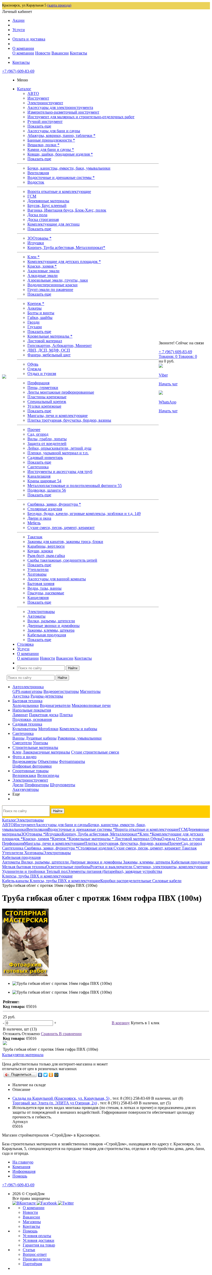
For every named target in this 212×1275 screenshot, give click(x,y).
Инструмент (38, 98)
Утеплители (38, 569)
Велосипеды (48, 775)
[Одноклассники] (51, 1074)
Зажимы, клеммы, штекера (50, 630)
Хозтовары (37, 574)
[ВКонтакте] (40, 1074)
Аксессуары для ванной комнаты (56, 579)
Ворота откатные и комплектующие (59, 191)
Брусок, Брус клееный (46, 205)
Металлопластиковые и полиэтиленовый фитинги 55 (74, 485)
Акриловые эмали (43, 271)
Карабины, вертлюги (46, 546)
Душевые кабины (41, 738)
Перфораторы (37, 785)
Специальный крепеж (46, 401)
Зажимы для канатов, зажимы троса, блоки (65, 541)
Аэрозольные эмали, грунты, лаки (57, 280)
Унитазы (40, 743)
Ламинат (20, 715)
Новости (42, 53)
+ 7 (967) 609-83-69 (175, 352)
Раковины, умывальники (80, 738)
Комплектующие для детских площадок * (64, 261)
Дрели (18, 785)
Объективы (48, 761)
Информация (23, 1171)
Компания (21, 1167)
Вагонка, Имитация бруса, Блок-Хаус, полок (66, 210)
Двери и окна (39, 518)
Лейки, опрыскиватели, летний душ (59, 448)
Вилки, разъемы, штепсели (51, 621)
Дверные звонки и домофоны (53, 625)
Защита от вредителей (46, 443)
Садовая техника (27, 724)
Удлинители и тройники (24, 871)
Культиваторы (24, 729)
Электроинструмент (45, 103)
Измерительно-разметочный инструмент (63, 112)
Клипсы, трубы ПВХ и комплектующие (65, 881)
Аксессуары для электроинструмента (60, 107)
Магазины (32, 1222)
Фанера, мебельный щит (49, 355)
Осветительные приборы (68, 867)
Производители (36, 1259)
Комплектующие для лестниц (53, 224)
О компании (23, 48)
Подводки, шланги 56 (46, 490)
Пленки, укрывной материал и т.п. (58, 453)
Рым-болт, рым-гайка (46, 555)
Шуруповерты (62, 785)
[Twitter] (45, 1074)
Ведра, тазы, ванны (44, 588)
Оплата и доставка (28, 39)
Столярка (25, 644)
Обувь (32, 364)
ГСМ (31, 196)
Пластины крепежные (46, 397)
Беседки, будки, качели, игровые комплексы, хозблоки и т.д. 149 (84, 513)
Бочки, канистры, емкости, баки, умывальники (68, 168)
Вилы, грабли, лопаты (47, 439)
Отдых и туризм (41, 373)
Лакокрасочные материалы (46, 752)
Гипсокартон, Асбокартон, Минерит (59, 345)
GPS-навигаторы (27, 691)
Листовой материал (44, 341)
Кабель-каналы (16, 881)
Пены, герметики (42, 387)
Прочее (33, 429)
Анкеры (34, 308)
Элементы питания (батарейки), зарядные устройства (114, 871)
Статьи (29, 1250)
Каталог (24, 89)
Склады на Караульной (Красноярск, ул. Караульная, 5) (60, 1098)
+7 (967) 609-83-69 (18, 71)
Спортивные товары (30, 771)
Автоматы (36, 616)
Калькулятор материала (22, 1055)
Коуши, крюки (40, 551)
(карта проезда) (59, 5)
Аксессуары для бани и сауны (53, 131)
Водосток (35, 182)
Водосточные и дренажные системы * (61, 177)
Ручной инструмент (45, 121)
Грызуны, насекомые (45, 593)
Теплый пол (56, 871)
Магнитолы (90, 691)
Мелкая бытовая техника (24, 867)
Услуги (18, 29)
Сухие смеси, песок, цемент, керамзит (61, 527)
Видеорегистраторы (61, 691)
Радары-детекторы (47, 696)
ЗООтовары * (39, 238)
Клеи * (33, 257)
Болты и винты (40, 313)
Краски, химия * (42, 266)
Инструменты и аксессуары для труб (59, 471)
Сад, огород (37, 434)
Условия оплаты (37, 1236)
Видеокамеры (24, 761)
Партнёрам (32, 1264)
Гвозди (33, 322)
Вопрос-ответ (35, 1254)
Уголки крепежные (44, 406)
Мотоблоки (48, 729)
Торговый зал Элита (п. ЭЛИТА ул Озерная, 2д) (54, 1103)
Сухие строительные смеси (95, 752)
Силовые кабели (166, 881)
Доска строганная (43, 219)
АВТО (33, 93)
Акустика (20, 696)
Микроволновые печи (91, 705)
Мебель (34, 523)
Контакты (78, 53)
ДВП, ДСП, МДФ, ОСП (48, 350)
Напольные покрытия (31, 710)
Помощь (19, 1176)
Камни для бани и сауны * (50, 149)
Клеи (16, 752)
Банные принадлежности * (51, 140)
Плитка (66, 715)
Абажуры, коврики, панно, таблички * (61, 135)
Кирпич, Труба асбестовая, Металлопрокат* (66, 247)
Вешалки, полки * (43, 145)
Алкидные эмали (42, 275)
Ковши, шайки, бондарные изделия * (60, 154)
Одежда (34, 369)
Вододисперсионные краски (52, 285)
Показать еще (39, 126)
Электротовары (41, 611)
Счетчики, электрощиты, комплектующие (170, 867)
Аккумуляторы (25, 789)
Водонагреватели (55, 705)
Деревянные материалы (48, 201)
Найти (72, 668)
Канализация (38, 476)
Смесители (22, 743)
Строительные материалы (35, 747)
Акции (18, 20)
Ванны (18, 738)
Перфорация (38, 383)
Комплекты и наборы (78, 729)
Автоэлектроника (28, 687)
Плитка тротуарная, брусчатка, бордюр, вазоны (69, 420)
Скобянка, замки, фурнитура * (54, 504)
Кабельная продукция (46, 635)
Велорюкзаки (24, 775)
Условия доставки (38, 1240)
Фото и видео (24, 757)
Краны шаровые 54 (44, 481)
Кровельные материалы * (49, 336)
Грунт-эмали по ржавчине (50, 289)
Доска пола (37, 215)
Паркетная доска (43, 715)
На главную (22, 1162)
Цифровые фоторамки (32, 766)
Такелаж (34, 537)
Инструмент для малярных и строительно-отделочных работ (80, 117)
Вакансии (60, 53)
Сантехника (38, 467)
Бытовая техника (27, 701)
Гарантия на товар (39, 1245)
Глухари (34, 327)
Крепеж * (35, 303)
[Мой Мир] (56, 1074)
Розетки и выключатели (111, 867)
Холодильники (25, 705)
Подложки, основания (32, 719)
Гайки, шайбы (39, 317)
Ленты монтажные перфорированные (60, 392)
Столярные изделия (44, 509)
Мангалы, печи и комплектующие (57, 415)
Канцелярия (38, 597)
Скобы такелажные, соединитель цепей (62, 560)
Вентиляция (38, 173)
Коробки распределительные (126, 881)
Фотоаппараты (72, 761)
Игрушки (35, 243)
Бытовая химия (40, 583)
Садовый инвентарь (45, 457)
